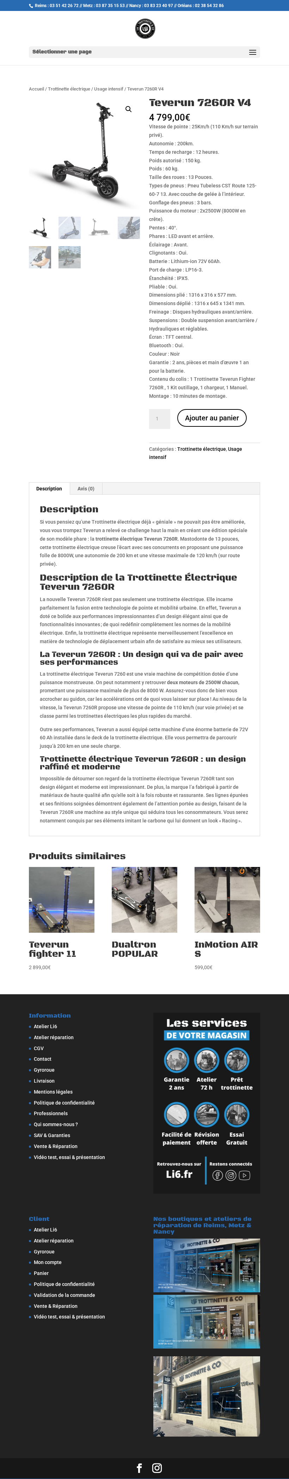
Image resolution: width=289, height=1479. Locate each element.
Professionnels (51, 1113)
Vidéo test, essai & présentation (69, 1157)
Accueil (36, 89)
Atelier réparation (54, 1037)
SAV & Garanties (52, 1135)
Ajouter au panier (212, 418)
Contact (42, 1059)
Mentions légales (53, 1092)
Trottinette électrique (69, 89)
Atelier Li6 (45, 1026)
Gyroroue (44, 1070)
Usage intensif (108, 89)
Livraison (44, 1081)
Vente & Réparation (56, 1146)
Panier (41, 1273)
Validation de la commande (64, 1295)
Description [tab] (49, 488)
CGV (39, 1048)
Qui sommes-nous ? (56, 1124)
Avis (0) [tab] (86, 488)
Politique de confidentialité (64, 1103)
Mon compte (48, 1262)
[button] (128, 109)
